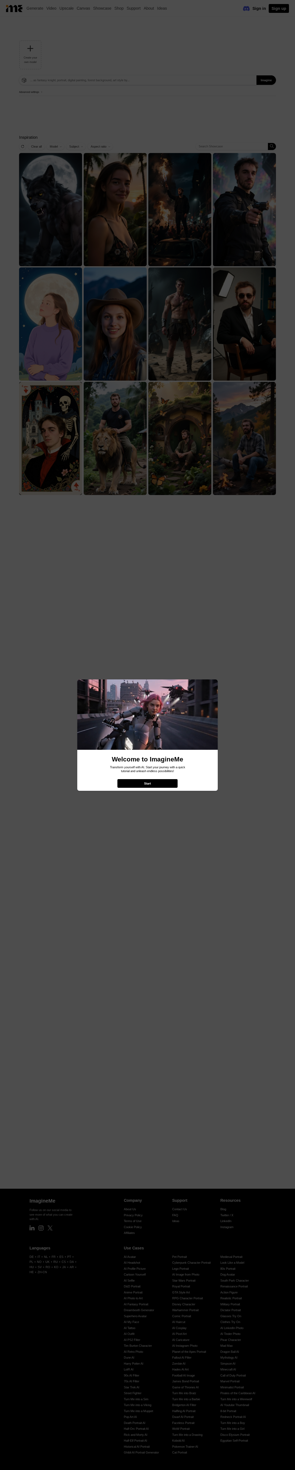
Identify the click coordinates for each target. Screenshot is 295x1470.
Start (147, 783)
